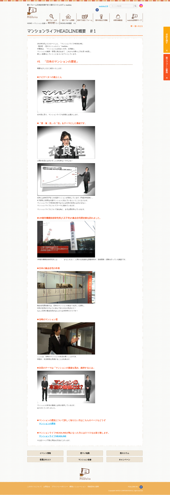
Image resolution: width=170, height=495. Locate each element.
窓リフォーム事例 (68, 20)
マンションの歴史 (47, 423)
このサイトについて (34, 486)
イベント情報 (45, 453)
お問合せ (46, 486)
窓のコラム (124, 453)
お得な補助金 (117, 20)
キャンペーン (124, 460)
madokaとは (103, 6)
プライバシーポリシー (60, 486)
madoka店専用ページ (134, 20)
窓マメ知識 (85, 453)
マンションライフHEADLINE (52, 436)
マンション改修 (84, 460)
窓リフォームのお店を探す (51, 21)
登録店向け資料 (93, 486)
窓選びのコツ (45, 460)
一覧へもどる (138, 26)
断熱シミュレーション (78, 486)
